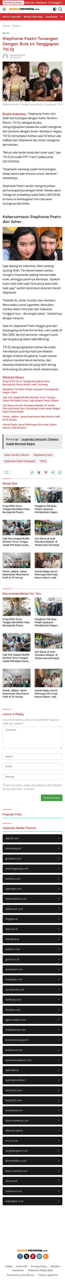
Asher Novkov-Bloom (16, 454)
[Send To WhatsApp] (59, 472)
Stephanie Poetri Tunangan (19, 461)
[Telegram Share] (52, 472)
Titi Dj (43, 461)
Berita (6, 33)
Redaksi (55, 1266)
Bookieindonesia (17, 55)
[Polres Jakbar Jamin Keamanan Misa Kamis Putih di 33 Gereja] (17, 560)
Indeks (8, 1266)
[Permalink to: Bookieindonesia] (5, 56)
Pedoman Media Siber (40, 1270)
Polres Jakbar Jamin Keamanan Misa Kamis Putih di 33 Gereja (31, 418)
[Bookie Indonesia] (24, 9)
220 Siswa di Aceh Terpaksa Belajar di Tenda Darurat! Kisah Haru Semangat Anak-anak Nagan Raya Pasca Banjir (31, 408)
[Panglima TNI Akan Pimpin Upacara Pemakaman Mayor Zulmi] (49, 495)
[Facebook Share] (32, 472)
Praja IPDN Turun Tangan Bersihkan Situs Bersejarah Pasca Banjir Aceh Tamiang (26, 383)
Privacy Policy (39, 1266)
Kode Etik (21, 1266)
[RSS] (46, 1257)
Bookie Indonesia (14, 114)
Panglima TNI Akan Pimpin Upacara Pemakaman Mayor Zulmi (31, 391)
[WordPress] (39, 1257)
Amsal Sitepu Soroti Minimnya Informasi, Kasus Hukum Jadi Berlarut (30, 426)
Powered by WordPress (20, 1275)
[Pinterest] (33, 1257)
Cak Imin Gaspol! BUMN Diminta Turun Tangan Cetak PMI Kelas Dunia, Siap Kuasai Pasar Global (30, 399)
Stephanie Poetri (43, 454)
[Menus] (5, 9)
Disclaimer (18, 1270)
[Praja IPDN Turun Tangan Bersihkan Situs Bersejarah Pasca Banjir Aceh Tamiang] (17, 495)
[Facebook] (20, 1257)
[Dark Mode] (55, 9)
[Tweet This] (39, 472)
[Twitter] (26, 1257)
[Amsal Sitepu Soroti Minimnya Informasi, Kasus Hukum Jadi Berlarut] (49, 560)
